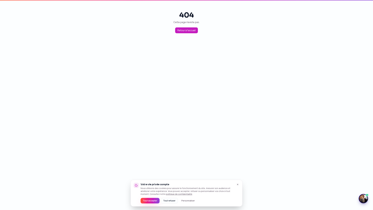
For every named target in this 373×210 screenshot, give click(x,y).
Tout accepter (150, 200)
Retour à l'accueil (186, 30)
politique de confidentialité (179, 194)
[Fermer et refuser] (237, 184)
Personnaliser (188, 200)
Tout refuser (169, 200)
